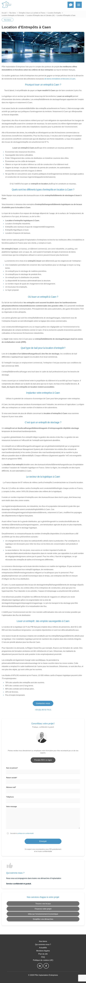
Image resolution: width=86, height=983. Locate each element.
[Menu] (79, 5)
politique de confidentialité (26, 833)
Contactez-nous (43, 703)
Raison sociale (11, 777)
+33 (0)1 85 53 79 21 (43, 710)
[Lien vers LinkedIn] (40, 966)
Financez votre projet (43, 909)
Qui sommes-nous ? (43, 944)
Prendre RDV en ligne (43, 760)
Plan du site (43, 954)
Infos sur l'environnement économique (43, 914)
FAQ (43, 957)
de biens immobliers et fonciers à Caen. (60, 79)
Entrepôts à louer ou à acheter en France (32, 13)
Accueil (4, 13)
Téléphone (10, 797)
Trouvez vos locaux (43, 904)
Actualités (43, 948)
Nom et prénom (12, 768)
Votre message (11, 806)
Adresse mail (11, 787)
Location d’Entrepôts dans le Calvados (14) (41, 15)
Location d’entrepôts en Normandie (13, 15)
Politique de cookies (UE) (43, 960)
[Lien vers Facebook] (46, 966)
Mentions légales (43, 951)
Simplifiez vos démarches (43, 919)
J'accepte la (22, 833)
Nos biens (12, 13)
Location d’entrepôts (54, 13)
